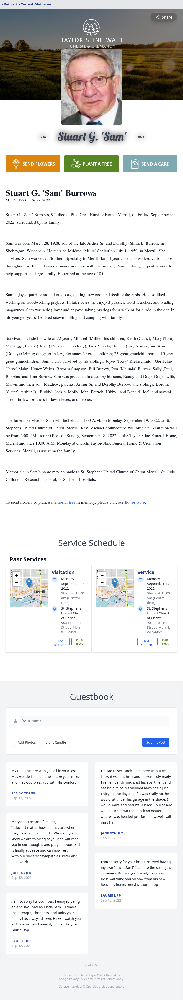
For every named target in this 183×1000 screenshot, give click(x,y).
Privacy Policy (78, 979)
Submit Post (155, 742)
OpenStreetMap (96, 987)
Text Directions (60, 642)
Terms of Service (104, 979)
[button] (29, 583)
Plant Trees (79, 642)
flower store (135, 502)
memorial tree (63, 502)
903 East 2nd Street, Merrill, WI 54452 (72, 627)
